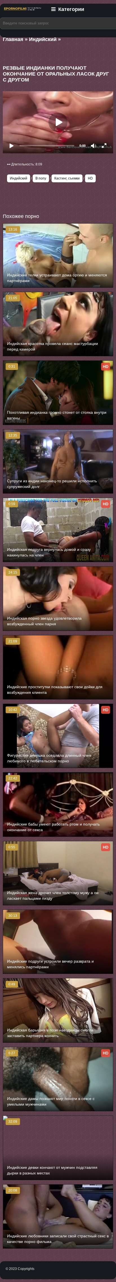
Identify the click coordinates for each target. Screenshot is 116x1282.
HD (90, 178)
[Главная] (22, 12)
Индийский (18, 178)
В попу (40, 178)
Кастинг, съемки (67, 178)
